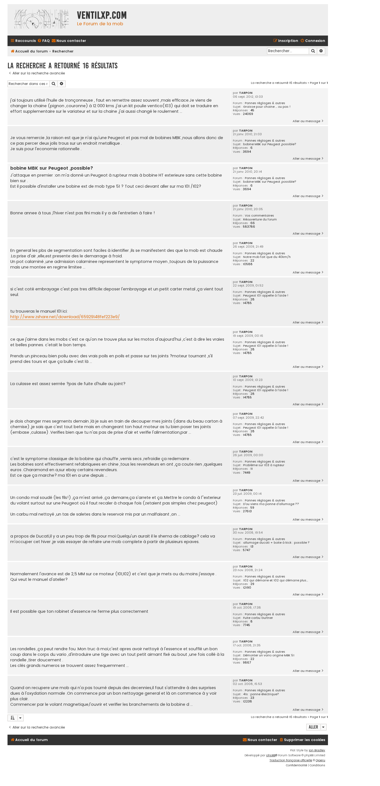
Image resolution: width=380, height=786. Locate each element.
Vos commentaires (259, 215)
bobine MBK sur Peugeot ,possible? (269, 144)
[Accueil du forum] (41, 20)
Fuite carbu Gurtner (258, 618)
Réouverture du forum (260, 219)
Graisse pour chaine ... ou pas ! (267, 107)
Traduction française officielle (291, 760)
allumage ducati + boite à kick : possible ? (276, 542)
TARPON (245, 93)
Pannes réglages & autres (265, 103)
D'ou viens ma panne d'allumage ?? (271, 504)
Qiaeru (320, 760)
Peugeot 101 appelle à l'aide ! (265, 295)
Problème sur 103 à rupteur (263, 465)
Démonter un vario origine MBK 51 (268, 655)
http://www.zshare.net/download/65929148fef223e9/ (65, 317)
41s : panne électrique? (261, 694)
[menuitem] (43, 41)
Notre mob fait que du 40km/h (267, 257)
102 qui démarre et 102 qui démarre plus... (275, 580)
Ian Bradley (317, 750)
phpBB (270, 755)
